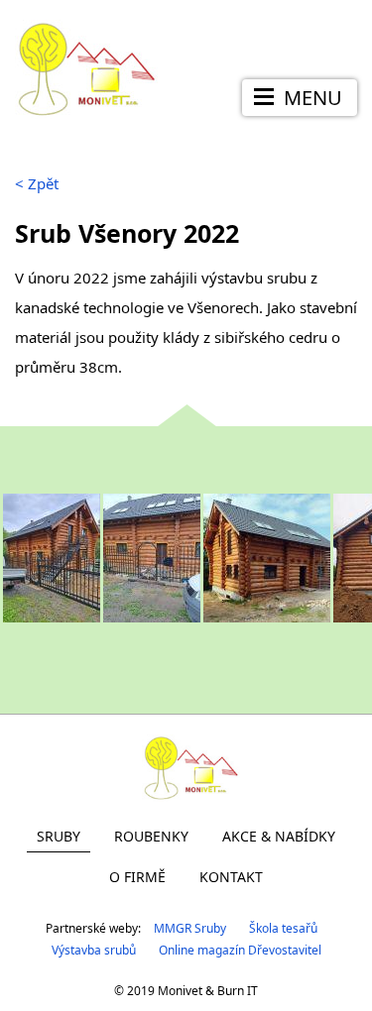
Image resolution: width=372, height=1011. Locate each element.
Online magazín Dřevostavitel (240, 950)
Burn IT (237, 990)
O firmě (137, 876)
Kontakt (231, 876)
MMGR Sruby (190, 928)
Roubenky (151, 836)
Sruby (58, 836)
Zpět (37, 183)
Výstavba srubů (94, 950)
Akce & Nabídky (278, 836)
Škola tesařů (283, 928)
